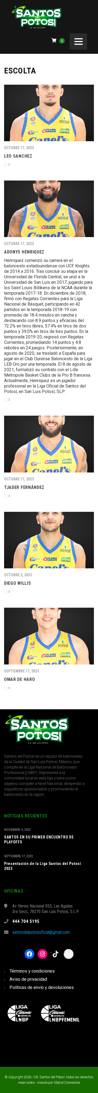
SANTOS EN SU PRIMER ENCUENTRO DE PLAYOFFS (39, 839)
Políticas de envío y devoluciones (42, 987)
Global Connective (67, 1082)
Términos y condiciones (32, 971)
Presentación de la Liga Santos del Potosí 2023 (42, 866)
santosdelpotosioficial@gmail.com (41, 932)
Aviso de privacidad (28, 979)
